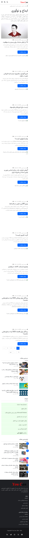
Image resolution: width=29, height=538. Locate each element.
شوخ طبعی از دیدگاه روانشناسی (11, 377)
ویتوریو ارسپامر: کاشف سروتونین (18, 266)
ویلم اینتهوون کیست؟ (21, 139)
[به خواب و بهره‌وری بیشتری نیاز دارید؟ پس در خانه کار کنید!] (23, 365)
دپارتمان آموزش (24, 40)
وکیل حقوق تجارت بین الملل (20, 421)
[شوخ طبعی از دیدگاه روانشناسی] (23, 379)
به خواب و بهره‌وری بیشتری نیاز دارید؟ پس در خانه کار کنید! (10, 363)
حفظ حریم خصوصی (24, 521)
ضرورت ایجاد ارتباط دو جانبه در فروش (10, 384)
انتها (11, 352)
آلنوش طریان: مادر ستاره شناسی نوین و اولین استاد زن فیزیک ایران (16, 171)
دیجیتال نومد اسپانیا (22, 404)
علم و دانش (18, 6)
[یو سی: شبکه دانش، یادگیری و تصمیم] (21, 2)
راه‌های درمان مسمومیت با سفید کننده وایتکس (10, 459)
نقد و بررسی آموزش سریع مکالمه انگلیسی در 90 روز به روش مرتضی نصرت (11, 452)
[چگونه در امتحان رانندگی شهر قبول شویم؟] (23, 446)
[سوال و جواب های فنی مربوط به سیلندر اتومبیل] (23, 467)
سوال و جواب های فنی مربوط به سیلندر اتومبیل (9, 466)
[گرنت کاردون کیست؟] (14, 224)
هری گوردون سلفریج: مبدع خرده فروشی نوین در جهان (16, 74)
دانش (23, 6)
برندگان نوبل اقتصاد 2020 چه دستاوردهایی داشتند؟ (15, 332)
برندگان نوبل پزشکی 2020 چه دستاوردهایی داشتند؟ (15, 299)
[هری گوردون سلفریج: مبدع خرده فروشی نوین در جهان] (14, 62)
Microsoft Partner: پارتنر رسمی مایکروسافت (16, 413)
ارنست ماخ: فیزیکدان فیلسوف (19, 107)
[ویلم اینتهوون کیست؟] (14, 127)
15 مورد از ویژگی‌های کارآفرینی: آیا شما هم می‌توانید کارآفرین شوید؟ (10, 391)
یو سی (26, 488)
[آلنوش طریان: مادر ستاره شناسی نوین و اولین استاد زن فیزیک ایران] (14, 159)
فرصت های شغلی (24, 508)
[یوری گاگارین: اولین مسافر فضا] (14, 192)
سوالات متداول (25, 505)
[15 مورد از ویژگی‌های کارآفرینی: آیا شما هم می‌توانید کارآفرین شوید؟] (23, 393)
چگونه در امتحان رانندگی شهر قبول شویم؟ (10, 444)
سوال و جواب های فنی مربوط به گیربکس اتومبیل (11, 473)
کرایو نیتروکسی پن (22, 429)
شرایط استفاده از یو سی (23, 524)
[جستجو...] (4, 2)
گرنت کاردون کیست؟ (22, 235)
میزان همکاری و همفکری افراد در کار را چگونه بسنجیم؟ (10, 370)
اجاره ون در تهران (23, 425)
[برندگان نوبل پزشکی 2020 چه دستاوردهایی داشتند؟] (14, 286)
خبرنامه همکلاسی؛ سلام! (23, 500)
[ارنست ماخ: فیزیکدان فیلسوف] (14, 96)
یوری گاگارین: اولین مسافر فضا (18, 204)
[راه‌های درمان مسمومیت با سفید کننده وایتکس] (23, 460)
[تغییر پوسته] (7, 2)
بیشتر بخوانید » (22, 52)
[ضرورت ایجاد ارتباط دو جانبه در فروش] (23, 386)
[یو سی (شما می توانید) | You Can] (14, 484)
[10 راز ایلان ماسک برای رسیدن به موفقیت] (14, 31)
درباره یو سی (25, 503)
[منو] (2, 2)
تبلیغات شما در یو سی (23, 516)
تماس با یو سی (25, 519)
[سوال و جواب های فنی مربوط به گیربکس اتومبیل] (23, 474)
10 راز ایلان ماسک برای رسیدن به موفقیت (15, 42)
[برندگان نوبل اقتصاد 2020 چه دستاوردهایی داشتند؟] (14, 320)
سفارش (22, 433)
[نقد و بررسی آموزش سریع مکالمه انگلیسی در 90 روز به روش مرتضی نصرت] (23, 453)
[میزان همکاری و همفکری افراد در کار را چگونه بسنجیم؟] (23, 372)
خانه (26, 6)
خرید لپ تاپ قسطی (22, 417)
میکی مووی (24, 408)
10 (18, 352)
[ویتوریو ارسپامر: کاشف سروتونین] (14, 255)
